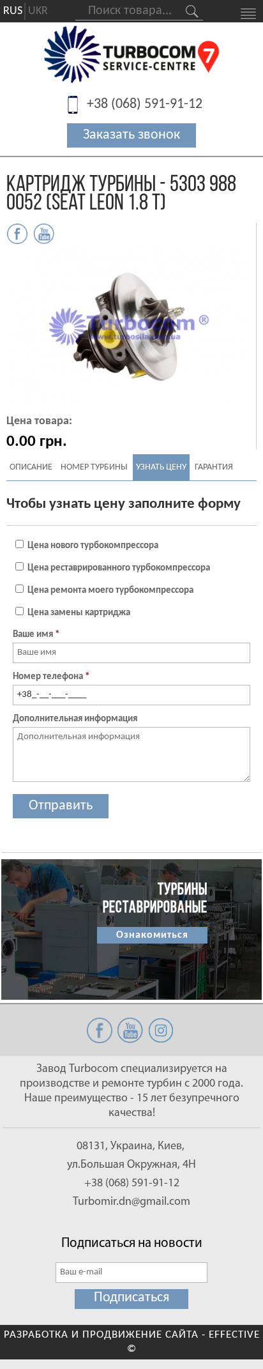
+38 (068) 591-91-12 (144, 104)
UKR (38, 11)
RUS (12, 11)
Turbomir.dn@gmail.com (131, 1202)
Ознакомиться (152, 935)
